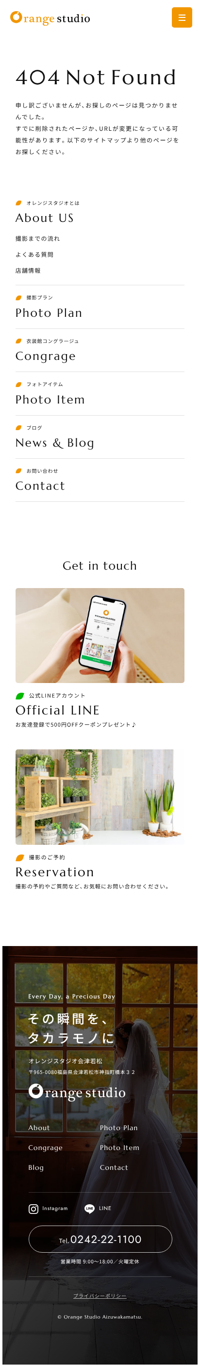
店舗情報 (28, 270)
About (39, 1127)
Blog (36, 1167)
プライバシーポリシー (100, 1295)
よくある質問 (35, 254)
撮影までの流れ (38, 238)
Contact (114, 1167)
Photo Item (120, 1147)
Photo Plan (119, 1127)
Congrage (46, 1147)
